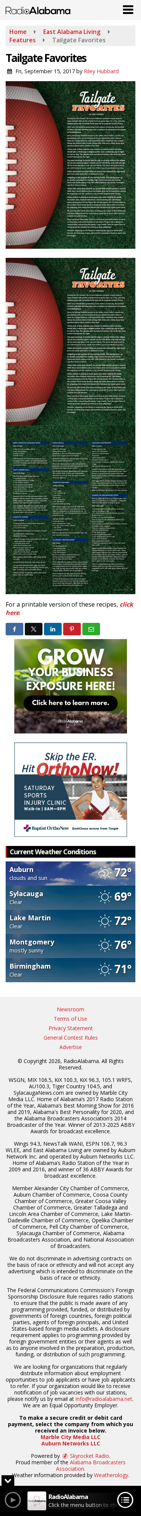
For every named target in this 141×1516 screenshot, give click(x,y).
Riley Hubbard (101, 71)
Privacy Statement (71, 1028)
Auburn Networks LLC (70, 1443)
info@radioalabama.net (104, 1398)
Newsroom (70, 1009)
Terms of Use (70, 1018)
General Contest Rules (71, 1037)
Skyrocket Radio (88, 1455)
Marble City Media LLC (70, 1437)
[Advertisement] (70, 686)
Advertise (70, 1047)
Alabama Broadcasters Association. (91, 1465)
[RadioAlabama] (38, 10)
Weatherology (111, 1475)
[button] (128, 8)
